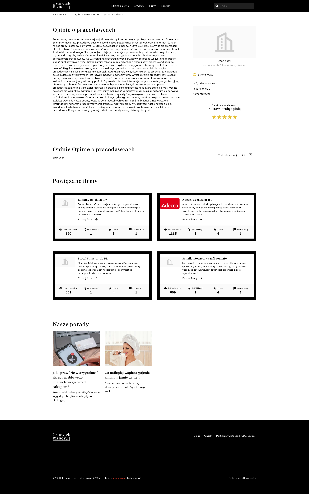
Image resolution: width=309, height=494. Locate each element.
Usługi (87, 14)
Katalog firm (75, 14)
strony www (119, 478)
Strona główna (120, 5)
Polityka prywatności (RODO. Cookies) (236, 435)
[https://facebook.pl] (54, 450)
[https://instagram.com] (60, 450)
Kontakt (165, 5)
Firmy (152, 5)
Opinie (96, 14)
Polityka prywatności (215, 478)
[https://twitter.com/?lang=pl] (66, 450)
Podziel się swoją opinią (232, 155)
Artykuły (139, 5)
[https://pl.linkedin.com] (72, 450)
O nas (197, 435)
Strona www (205, 74)
